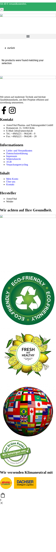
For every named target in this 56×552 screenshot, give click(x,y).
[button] (28, 36)
